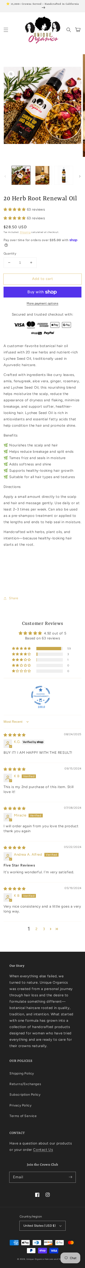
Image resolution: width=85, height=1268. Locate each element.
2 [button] (36, 929)
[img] (15, 735)
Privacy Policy (20, 1105)
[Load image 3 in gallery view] (63, 175)
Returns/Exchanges (25, 1084)
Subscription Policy (24, 1095)
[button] (6, 30)
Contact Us (43, 1150)
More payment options (42, 303)
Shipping (25, 232)
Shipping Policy (21, 1073)
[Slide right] (80, 176)
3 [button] (44, 929)
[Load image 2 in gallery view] (42, 175)
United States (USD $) (39, 1225)
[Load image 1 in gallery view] (21, 175)
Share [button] (13, 598)
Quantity (10, 253)
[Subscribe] (70, 1177)
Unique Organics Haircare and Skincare (47, 1259)
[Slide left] (5, 176)
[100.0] (40, 695)
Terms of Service (23, 1116)
